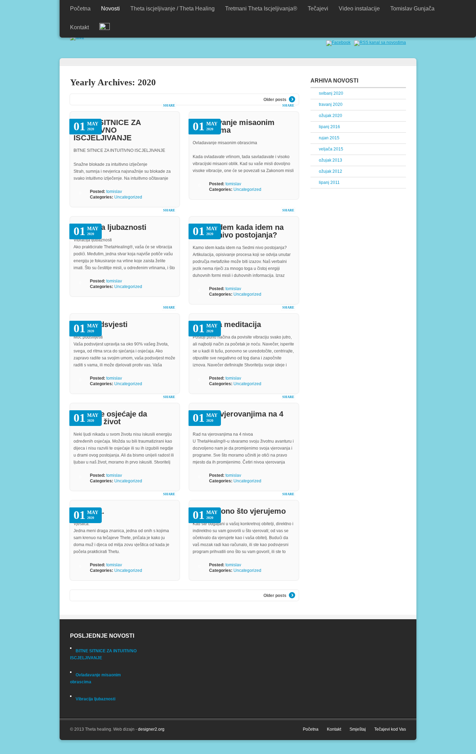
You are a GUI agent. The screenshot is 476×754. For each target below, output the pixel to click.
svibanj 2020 (331, 93)
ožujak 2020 (330, 115)
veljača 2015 (331, 149)
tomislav (114, 191)
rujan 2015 (329, 137)
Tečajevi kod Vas (390, 729)
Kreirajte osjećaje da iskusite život (110, 418)
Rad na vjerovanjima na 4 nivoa (238, 418)
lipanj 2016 (329, 126)
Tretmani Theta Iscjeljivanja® (261, 8)
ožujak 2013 (330, 160)
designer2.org (151, 729)
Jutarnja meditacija (227, 324)
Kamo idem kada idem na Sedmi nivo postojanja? (238, 231)
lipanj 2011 (329, 182)
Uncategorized (128, 197)
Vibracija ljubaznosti (110, 227)
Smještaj (358, 729)
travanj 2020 (331, 104)
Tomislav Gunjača (412, 8)
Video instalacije (359, 8)
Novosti (110, 8)
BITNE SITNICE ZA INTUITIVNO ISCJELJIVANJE (107, 130)
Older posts (274, 99)
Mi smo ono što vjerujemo (239, 511)
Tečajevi (318, 8)
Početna (80, 8)
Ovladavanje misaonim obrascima (234, 126)
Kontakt (79, 27)
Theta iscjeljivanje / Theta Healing (172, 8)
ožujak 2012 (330, 171)
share (169, 105)
